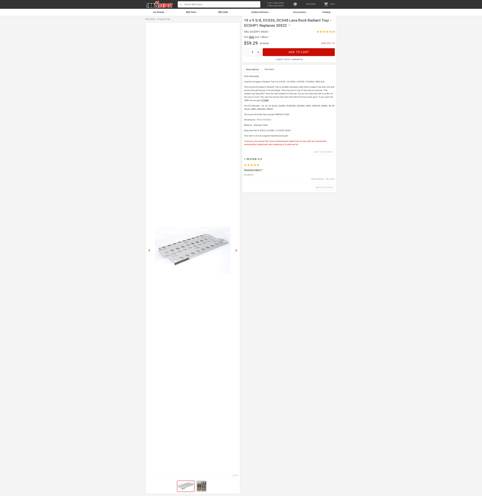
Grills (223, 12)
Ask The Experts (323, 152)
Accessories (299, 12)
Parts (191, 12)
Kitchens (260, 12)
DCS (251, 37)
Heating (326, 12)
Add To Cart (298, 52)
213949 (265, 100)
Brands (158, 12)
